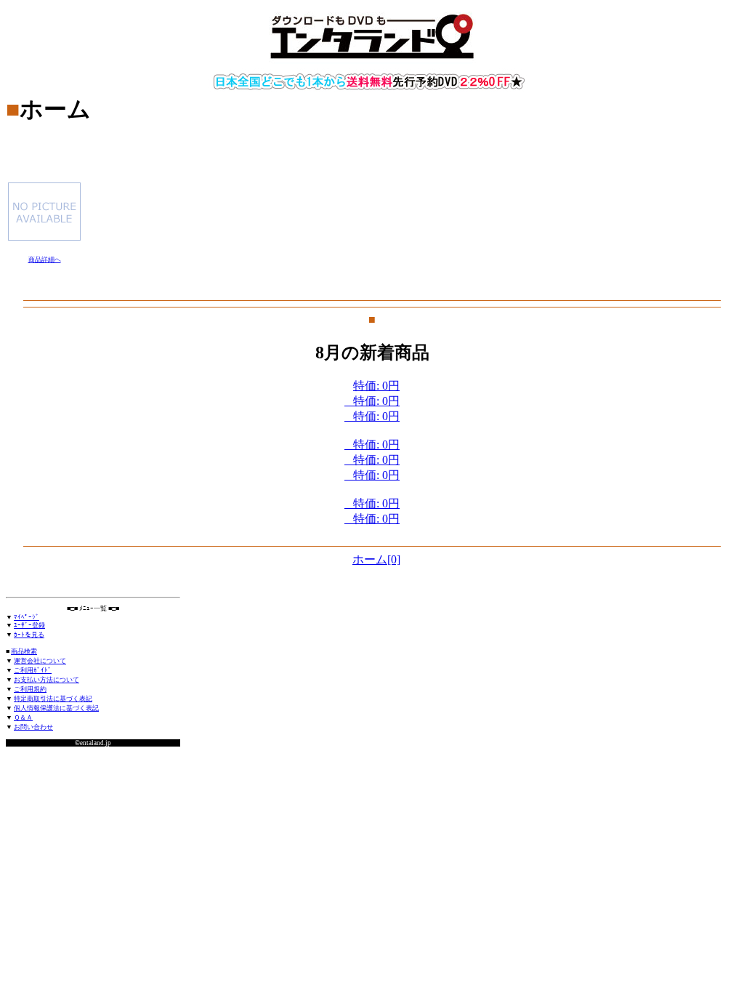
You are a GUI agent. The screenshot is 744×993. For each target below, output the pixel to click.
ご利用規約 (30, 689)
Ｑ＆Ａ (23, 717)
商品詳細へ (44, 259)
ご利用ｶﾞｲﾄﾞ (33, 670)
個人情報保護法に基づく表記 (56, 708)
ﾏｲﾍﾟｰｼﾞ (26, 617)
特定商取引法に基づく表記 (53, 698)
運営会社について (40, 660)
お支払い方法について (46, 679)
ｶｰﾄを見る (29, 634)
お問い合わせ (33, 727)
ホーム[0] (376, 559)
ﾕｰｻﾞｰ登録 (29, 625)
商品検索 (24, 651)
